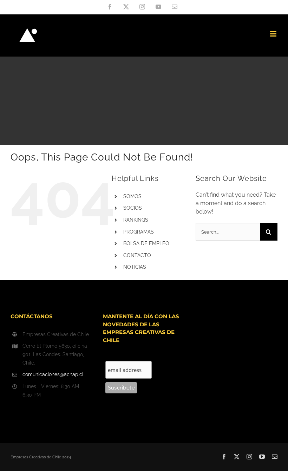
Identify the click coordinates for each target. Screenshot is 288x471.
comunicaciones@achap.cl (53, 374)
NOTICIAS (134, 267)
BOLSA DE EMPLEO (146, 243)
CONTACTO (137, 255)
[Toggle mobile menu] (273, 34)
